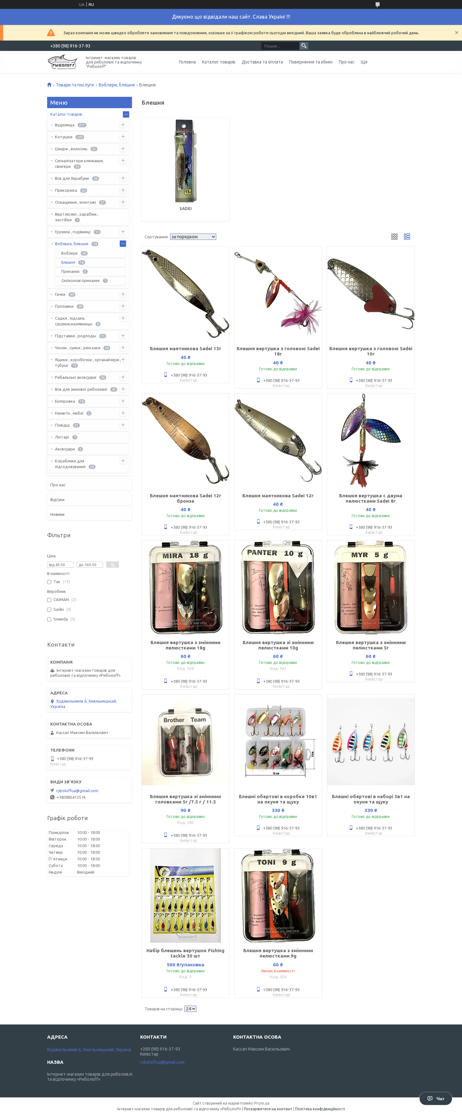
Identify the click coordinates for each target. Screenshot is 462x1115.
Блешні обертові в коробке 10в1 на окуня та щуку (278, 799)
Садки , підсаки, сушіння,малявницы (73, 321)
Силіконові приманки (80, 281)
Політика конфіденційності (320, 1109)
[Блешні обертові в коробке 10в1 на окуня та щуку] (278, 741)
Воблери (69, 253)
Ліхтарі (62, 437)
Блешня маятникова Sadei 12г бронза (185, 498)
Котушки (63, 137)
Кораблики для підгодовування (70, 464)
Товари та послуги (75, 84)
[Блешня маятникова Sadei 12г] (278, 441)
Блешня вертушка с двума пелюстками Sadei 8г (370, 498)
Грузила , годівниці (73, 231)
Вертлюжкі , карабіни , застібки (76, 217)
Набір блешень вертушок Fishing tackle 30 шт (185, 953)
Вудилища (64, 125)
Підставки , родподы (75, 336)
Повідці (62, 425)
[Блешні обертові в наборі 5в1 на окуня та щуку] (371, 741)
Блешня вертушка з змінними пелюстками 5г (371, 645)
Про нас (347, 61)
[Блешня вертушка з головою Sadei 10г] (371, 293)
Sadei (185, 208)
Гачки (60, 294)
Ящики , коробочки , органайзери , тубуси (88, 362)
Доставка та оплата (262, 61)
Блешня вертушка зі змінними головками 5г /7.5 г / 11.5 (185, 799)
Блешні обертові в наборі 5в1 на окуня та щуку (371, 799)
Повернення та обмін (311, 61)
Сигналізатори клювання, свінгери (79, 163)
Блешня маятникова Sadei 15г (185, 348)
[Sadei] (185, 161)
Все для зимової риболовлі (81, 389)
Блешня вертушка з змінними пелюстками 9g (278, 953)
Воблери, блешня (117, 84)
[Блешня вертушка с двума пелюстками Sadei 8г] (371, 441)
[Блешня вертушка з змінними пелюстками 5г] (371, 587)
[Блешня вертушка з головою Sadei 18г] (278, 293)
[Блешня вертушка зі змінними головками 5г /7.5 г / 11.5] (185, 741)
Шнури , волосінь (71, 148)
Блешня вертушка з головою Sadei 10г (370, 351)
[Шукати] (304, 46)
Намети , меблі (69, 413)
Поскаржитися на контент (268, 1109)
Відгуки (57, 499)
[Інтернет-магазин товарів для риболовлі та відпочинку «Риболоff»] (63, 61)
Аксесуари (65, 449)
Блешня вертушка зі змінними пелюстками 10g (278, 645)
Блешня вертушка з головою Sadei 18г (278, 351)
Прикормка (66, 190)
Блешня (68, 262)
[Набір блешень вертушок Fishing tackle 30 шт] (185, 895)
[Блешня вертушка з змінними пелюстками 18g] (185, 587)
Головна (187, 61)
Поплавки (64, 306)
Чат (440, 1098)
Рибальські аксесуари (75, 377)
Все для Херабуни (72, 178)
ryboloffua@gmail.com (77, 790)
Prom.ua (261, 1103)
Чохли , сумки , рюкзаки (77, 347)
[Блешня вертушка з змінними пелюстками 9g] (278, 895)
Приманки (70, 271)
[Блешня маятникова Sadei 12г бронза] (185, 441)
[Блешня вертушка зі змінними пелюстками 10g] (278, 587)
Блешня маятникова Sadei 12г (278, 495)
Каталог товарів (218, 61)
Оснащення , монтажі (75, 202)
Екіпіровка (65, 401)
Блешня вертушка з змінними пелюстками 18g (185, 645)
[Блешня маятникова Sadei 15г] (185, 293)
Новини (57, 514)
